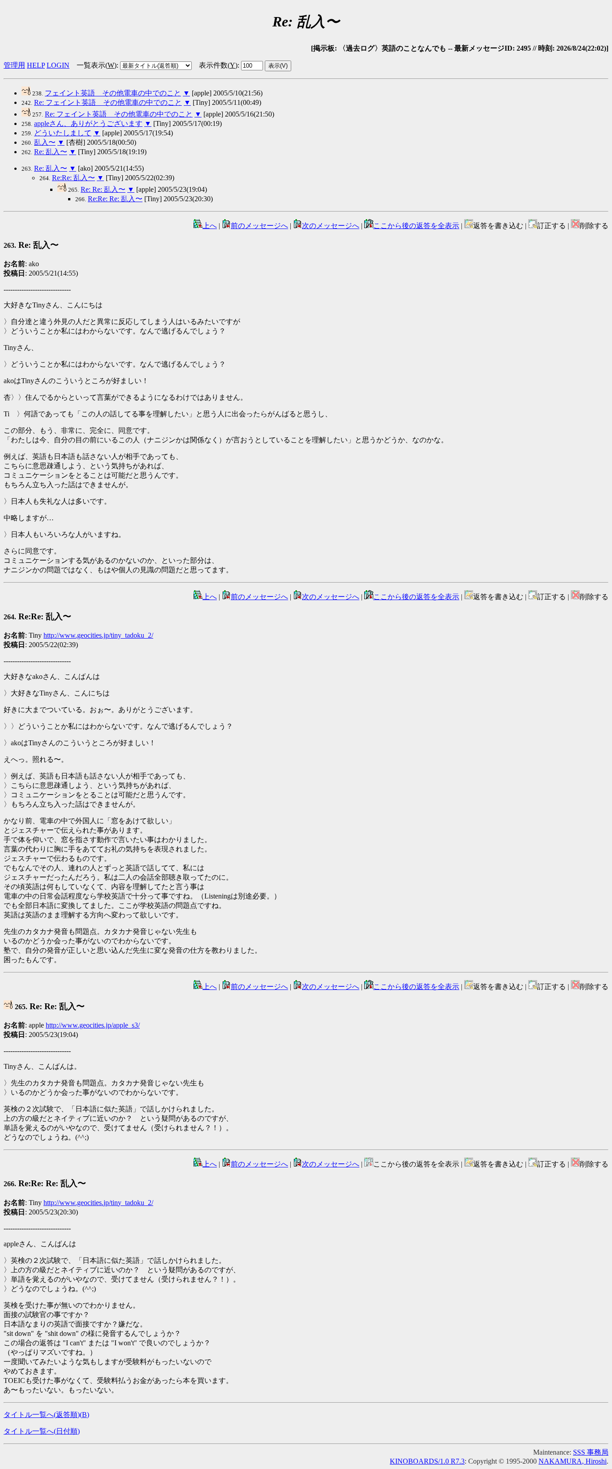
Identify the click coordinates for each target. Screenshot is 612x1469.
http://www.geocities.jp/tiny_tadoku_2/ (98, 635)
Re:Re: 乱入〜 (73, 177)
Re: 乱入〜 (50, 152)
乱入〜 (45, 142)
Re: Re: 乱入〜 (103, 189)
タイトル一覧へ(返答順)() (46, 1414)
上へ (210, 225)
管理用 (14, 65)
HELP (36, 65)
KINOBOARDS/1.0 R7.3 (427, 1461)
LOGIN (58, 65)
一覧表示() (96, 65)
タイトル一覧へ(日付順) (42, 1431)
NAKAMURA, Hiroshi (573, 1461)
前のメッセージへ (259, 225)
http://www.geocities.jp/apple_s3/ (93, 1025)
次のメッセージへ (330, 225)
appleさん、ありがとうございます (88, 123)
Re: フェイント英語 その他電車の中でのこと (108, 102)
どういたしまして (62, 133)
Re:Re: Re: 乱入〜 (115, 199)
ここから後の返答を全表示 (416, 225)
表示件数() (218, 65)
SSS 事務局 (590, 1452)
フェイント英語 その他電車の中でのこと (113, 93)
